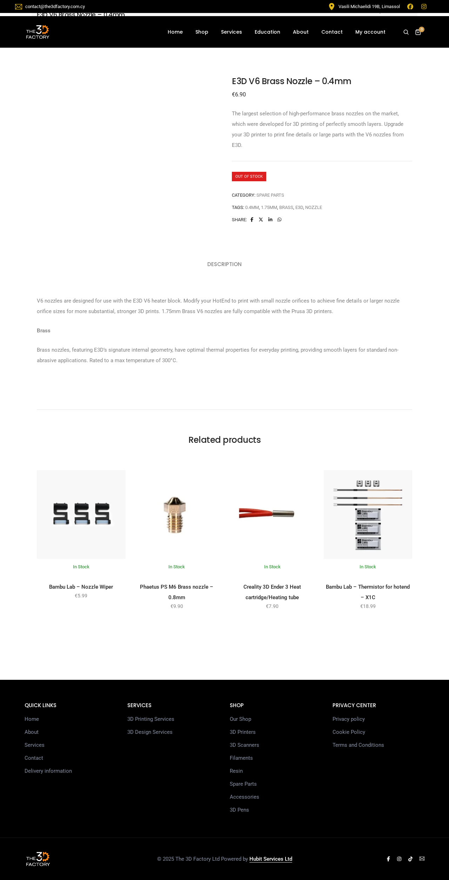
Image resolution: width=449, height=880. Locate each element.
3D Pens (239, 810)
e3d (299, 207)
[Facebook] (410, 6)
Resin (236, 771)
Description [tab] (224, 264)
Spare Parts (270, 195)
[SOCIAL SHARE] (279, 219)
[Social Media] (388, 859)
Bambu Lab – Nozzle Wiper (81, 587)
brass (286, 207)
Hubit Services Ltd (270, 859)
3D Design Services (150, 732)
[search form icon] (406, 32)
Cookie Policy (349, 732)
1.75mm (269, 207)
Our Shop (240, 719)
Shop (201, 31)
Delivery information (48, 771)
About (301, 31)
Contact (332, 31)
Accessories (244, 797)
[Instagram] (424, 6)
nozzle (313, 207)
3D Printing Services (150, 719)
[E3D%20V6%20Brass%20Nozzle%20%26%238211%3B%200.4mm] (251, 219)
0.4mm (252, 207)
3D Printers (243, 732)
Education (267, 31)
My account (370, 31)
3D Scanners (244, 745)
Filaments (241, 758)
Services (231, 31)
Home (175, 31)
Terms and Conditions (358, 745)
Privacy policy (349, 719)
